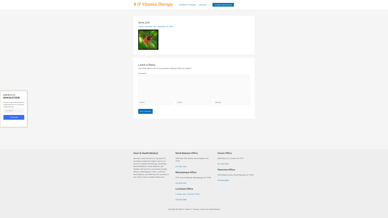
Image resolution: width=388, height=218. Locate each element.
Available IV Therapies (187, 5)
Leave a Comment (145, 26)
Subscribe (14, 117)
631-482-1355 (181, 167)
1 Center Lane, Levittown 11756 (187, 194)
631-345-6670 (223, 164)
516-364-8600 (223, 180)
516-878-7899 (181, 200)
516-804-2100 (181, 183)
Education (203, 5)
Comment (142, 73)
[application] (208, 5)
